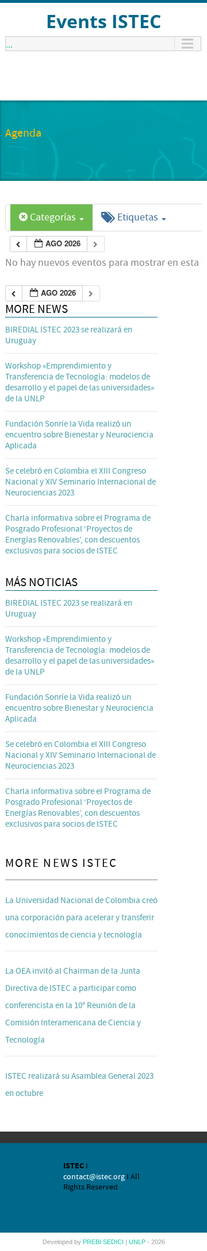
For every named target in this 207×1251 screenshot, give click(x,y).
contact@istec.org (94, 1177)
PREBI (93, 1241)
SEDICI (114, 1241)
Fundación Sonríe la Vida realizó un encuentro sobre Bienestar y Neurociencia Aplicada (79, 435)
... (9, 44)
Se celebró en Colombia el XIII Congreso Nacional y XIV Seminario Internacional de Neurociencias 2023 (80, 482)
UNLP (138, 1241)
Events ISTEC (103, 21)
